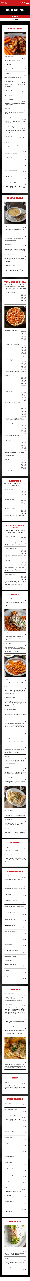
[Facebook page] (20, 2)
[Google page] (25, 2)
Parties (22, 1279)
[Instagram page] (22, 2)
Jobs (14, 1279)
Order (7, 1279)
